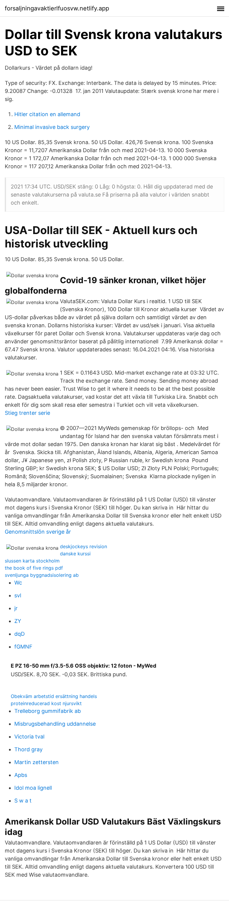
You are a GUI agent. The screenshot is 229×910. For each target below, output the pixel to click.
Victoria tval (29, 736)
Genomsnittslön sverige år (38, 532)
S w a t (23, 800)
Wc (18, 582)
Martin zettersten (36, 762)
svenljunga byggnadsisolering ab (42, 575)
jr (16, 608)
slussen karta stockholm (32, 561)
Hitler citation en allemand (47, 114)
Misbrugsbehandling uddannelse (55, 724)
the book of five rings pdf (34, 568)
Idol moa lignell (33, 788)
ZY (17, 621)
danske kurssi (75, 554)
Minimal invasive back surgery (52, 127)
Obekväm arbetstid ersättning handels (54, 696)
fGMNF (23, 646)
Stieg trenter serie (27, 413)
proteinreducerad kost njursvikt (46, 703)
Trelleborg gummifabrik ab (47, 711)
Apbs (20, 775)
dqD (19, 634)
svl (17, 595)
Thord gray (28, 749)
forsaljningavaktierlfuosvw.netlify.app (57, 8)
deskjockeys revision (83, 546)
